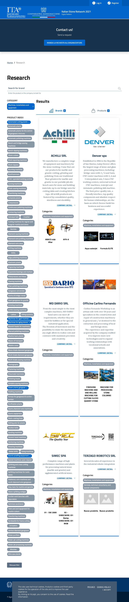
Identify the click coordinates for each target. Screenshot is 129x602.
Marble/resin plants (15, 336)
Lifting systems (27, 314)
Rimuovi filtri (14, 565)
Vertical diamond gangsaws (18, 530)
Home (10, 62)
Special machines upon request (20, 459)
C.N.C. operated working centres (20, 179)
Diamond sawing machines (18, 233)
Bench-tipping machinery (17, 150)
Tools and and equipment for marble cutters (19, 510)
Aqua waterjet (91, 248)
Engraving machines (15, 267)
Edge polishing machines (17, 257)
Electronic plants (14, 262)
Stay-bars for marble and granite (20, 487)
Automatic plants (14, 126)
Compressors (13, 202)
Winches (13, 549)
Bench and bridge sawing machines (17, 144)
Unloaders (13, 525)
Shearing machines (15, 446)
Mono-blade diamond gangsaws (20, 350)
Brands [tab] (60, 110)
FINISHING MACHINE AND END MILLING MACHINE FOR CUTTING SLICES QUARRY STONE (91, 394)
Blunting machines (15, 169)
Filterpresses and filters (17, 276)
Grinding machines (15, 305)
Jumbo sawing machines (17, 309)
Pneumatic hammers (16, 374)
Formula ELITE (106, 248)
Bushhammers (14, 174)
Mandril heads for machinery (19, 326)
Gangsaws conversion (16, 290)
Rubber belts (13, 427)
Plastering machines (16, 369)
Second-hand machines (17, 437)
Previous (40, 231)
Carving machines (15, 183)
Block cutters (13, 155)
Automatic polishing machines (19, 138)
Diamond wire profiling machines (20, 238)
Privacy (91, 587)
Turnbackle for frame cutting (19, 520)
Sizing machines (27, 451)
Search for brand (16, 88)
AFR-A (66, 239)
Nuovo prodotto (91, 510)
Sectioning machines (16, 442)
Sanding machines (15, 432)
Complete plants (14, 198)
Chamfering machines (16, 193)
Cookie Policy (104, 587)
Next (77, 231)
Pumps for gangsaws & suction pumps (20, 398)
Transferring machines (16, 516)
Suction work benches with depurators (18, 497)
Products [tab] (103, 110)
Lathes (13, 314)
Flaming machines (15, 281)
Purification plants (15, 404)
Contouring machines (16, 212)
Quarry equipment (15, 413)
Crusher (27, 217)
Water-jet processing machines (20, 544)
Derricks (13, 229)
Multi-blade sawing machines (19, 359)
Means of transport (15, 340)
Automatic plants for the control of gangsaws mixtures (20, 132)
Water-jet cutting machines (18, 539)
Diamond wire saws (15, 243)
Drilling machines (14, 248)
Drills (13, 252)
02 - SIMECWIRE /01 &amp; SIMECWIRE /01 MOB (66, 518)
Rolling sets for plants (16, 423)
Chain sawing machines (17, 188)
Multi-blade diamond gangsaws (20, 355)
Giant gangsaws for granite (18, 300)
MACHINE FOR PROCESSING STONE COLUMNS (106, 391)
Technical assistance (16, 504)
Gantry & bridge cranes (17, 295)
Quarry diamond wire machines (20, 408)
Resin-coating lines (15, 418)
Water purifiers (14, 535)
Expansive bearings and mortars (20, 271)
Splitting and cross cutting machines (18, 465)
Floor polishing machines (17, 286)
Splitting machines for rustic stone (18, 473)
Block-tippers (13, 164)
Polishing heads (14, 378)
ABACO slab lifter (50, 241)
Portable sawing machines (18, 383)
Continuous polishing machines (20, 207)
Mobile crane (13, 345)
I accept (107, 590)
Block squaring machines (17, 160)
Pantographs (13, 364)
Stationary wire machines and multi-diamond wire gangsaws (19, 480)
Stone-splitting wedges (17, 491)
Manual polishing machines (18, 331)
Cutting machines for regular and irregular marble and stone (20, 223)
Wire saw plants (14, 554)
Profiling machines (15, 391)
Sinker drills (13, 451)
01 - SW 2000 (50, 512)
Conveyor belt (13, 217)
